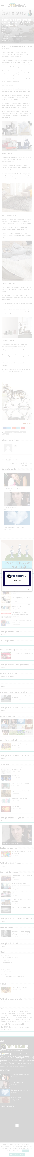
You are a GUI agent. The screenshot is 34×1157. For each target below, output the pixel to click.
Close (29, 590)
